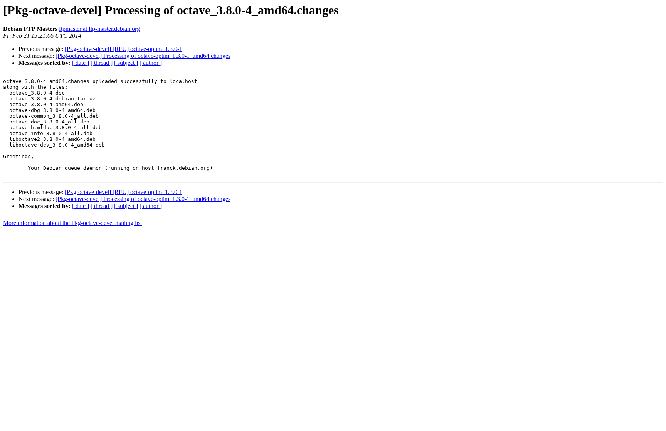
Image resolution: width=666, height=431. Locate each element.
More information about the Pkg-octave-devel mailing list (72, 223)
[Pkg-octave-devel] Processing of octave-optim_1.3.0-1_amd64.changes (143, 55)
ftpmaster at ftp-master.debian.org (99, 28)
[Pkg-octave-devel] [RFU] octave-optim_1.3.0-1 (123, 49)
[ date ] (80, 62)
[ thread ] (102, 62)
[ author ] (151, 62)
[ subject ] (126, 62)
